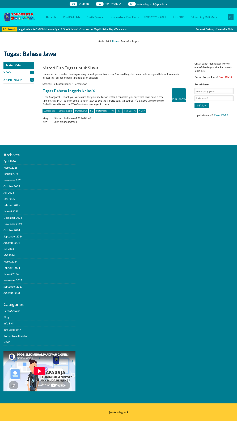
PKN (119, 110)
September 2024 (13, 236)
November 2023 (12, 280)
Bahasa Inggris (65, 110)
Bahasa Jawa (81, 110)
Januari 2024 (11, 274)
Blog (6, 317)
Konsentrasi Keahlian (124, 17)
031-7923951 (113, 4)
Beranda (51, 17)
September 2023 (13, 286)
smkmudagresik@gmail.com (152, 4)
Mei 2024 (9, 255)
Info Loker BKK (12, 329)
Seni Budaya (130, 110)
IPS (91, 110)
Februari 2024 (11, 267)
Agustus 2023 (11, 292)
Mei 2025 (9, 198)
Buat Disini (225, 77)
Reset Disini (221, 115)
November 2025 (12, 180)
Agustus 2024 (11, 242)
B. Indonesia (49, 110)
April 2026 (9, 161)
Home (115, 41)
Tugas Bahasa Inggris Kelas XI (69, 90)
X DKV (7, 72)
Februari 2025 (11, 205)
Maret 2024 (10, 261)
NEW (6, 342)
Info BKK (178, 17)
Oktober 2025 (11, 186)
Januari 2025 (11, 211)
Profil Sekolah (71, 17)
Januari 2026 (11, 173)
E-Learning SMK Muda (204, 17)
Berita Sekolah (95, 17)
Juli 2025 (8, 192)
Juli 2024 (8, 249)
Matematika (101, 110)
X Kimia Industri (12, 79)
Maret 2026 (10, 167)
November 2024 (12, 223)
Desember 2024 (12, 217)
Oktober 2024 (11, 230)
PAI (112, 110)
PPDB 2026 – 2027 (155, 17)
